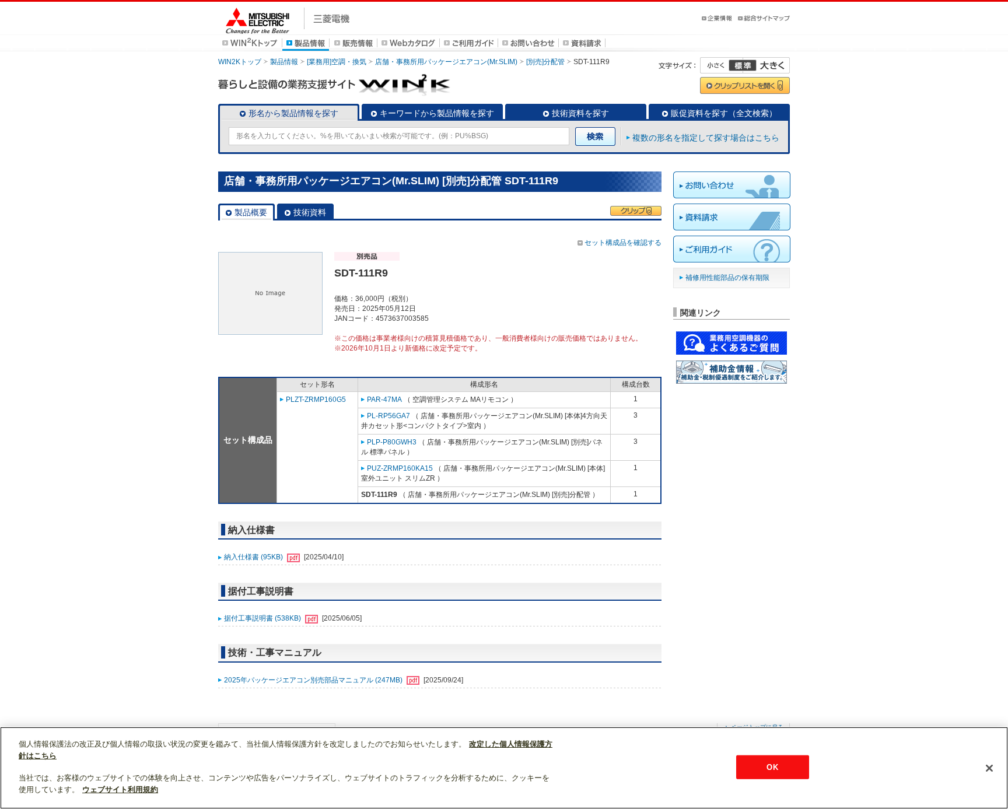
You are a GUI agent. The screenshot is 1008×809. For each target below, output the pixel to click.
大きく (766, 65)
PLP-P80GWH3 (391, 442)
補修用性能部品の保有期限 (727, 278)
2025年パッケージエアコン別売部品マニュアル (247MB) (314, 680)
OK (772, 766)
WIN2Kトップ (239, 62)
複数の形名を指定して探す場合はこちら (705, 137)
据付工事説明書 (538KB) (263, 618)
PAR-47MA (384, 399)
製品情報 (284, 62)
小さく (721, 65)
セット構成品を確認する (623, 243)
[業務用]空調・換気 (336, 62)
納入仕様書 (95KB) (254, 557)
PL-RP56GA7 (388, 416)
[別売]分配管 (545, 62)
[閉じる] (989, 768)
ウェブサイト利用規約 (120, 789)
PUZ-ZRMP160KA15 (400, 468)
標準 (743, 65)
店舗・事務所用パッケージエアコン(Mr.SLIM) (446, 62)
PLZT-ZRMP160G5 (316, 399)
